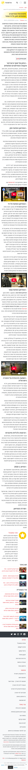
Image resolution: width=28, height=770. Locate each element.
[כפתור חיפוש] (17, 2)
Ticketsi (8, 3)
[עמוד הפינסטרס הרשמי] (21, 634)
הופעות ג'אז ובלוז (21, 708)
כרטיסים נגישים (21, 696)
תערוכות (21, 7)
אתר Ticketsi (13, 533)
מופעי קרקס (22, 719)
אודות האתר (6, 742)
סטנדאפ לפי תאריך (20, 693)
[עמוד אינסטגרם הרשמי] (18, 634)
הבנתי (10, 767)
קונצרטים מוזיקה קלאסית (18, 712)
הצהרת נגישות (21, 662)
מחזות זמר (22, 715)
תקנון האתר (22, 655)
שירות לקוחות (22, 647)
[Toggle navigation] (25, 2)
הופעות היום (22, 677)
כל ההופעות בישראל (20, 674)
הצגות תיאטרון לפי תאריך (18, 689)
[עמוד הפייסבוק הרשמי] (24, 634)
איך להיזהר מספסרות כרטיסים (17, 731)
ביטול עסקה (22, 651)
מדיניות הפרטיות (21, 658)
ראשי (25, 7)
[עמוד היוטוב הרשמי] (15, 634)
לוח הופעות (11, 182)
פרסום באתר (22, 666)
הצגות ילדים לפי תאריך (19, 685)
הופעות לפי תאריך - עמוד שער (17, 681)
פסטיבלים (23, 727)
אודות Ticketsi (21, 643)
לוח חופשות (22, 700)
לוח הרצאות (22, 723)
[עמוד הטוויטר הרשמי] (11, 634)
